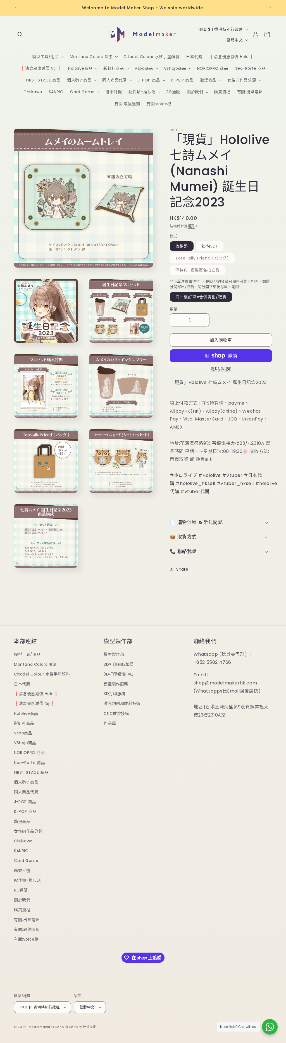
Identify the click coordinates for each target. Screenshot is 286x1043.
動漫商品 (22, 821)
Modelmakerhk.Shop (46, 1027)
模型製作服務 (116, 684)
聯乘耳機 (22, 870)
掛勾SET (210, 246)
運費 (191, 226)
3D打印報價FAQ (119, 674)
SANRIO (21, 851)
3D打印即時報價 (119, 664)
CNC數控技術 (116, 713)
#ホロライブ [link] (183, 475)
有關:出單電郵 (26, 919)
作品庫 (110, 723)
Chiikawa (23, 841)
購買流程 (22, 909)
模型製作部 (114, 654)
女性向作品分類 (28, 831)
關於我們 (22, 900)
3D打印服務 (114, 693)
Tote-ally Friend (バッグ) (204, 259)
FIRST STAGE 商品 (31, 772)
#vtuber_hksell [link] (235, 483)
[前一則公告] (16, 8)
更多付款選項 (221, 369)
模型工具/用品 (27, 654)
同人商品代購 (26, 792)
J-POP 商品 (25, 801)
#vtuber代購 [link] (194, 491)
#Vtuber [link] (232, 475)
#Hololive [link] (209, 475)
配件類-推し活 (27, 880)
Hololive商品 (26, 713)
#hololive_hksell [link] (195, 483)
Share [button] (182, 569)
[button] (20, 34)
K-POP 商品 (25, 811)
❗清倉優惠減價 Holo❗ (36, 693)
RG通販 (21, 890)
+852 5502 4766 (212, 662)
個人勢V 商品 (26, 782)
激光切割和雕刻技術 (122, 703)
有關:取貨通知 (26, 929)
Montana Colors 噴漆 (35, 664)
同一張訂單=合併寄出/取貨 (201, 297)
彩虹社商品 (24, 723)
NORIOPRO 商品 (29, 752)
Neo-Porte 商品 (29, 762)
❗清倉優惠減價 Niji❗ (34, 703)
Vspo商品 (23, 733)
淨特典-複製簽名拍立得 (199, 271)
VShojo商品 (25, 743)
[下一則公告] (270, 8)
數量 (173, 309)
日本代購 (22, 684)
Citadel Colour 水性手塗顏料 (42, 674)
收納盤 (181, 246)
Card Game (26, 860)
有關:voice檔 (26, 939)
